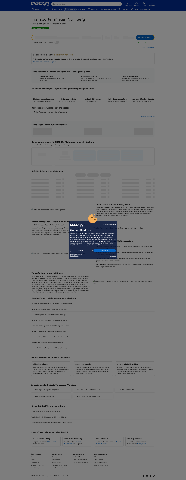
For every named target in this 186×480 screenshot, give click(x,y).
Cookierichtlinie (74, 256)
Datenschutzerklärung (76, 254)
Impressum (113, 256)
